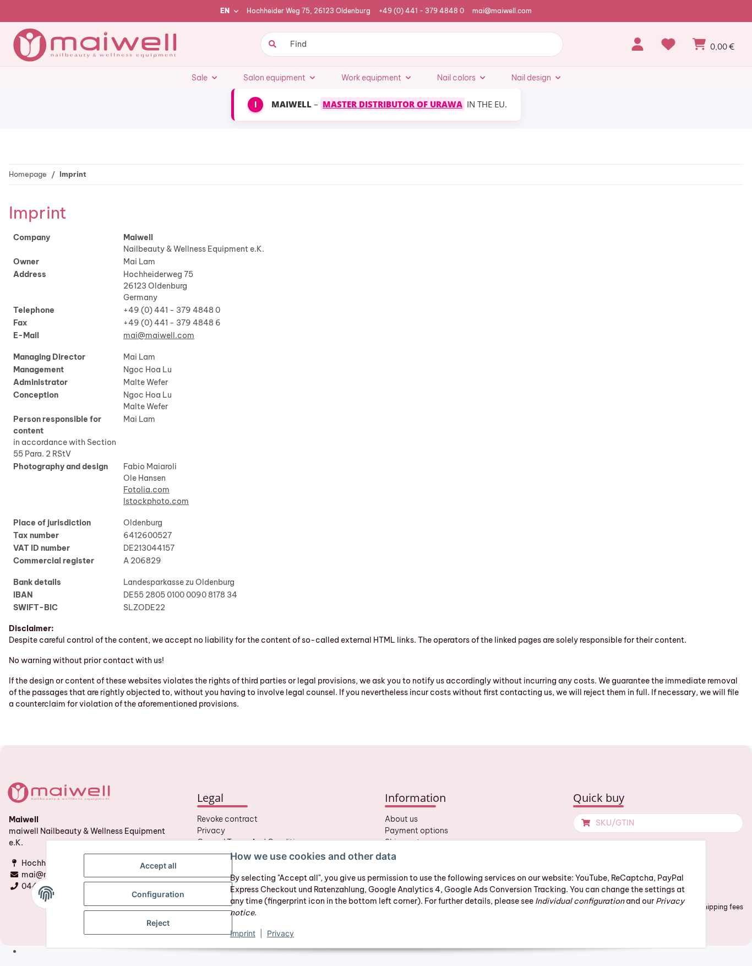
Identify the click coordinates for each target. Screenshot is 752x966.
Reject (158, 922)
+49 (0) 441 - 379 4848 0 (421, 11)
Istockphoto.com (156, 501)
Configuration (158, 894)
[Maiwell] (96, 44)
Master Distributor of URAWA (392, 104)
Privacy (211, 830)
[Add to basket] (584, 823)
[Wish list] (668, 44)
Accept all (158, 865)
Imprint (242, 933)
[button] (637, 44)
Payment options (416, 830)
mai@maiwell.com (502, 11)
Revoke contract (227, 819)
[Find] (271, 44)
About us (401, 819)
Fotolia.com (146, 490)
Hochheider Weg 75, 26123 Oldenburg (308, 11)
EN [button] (225, 11)
